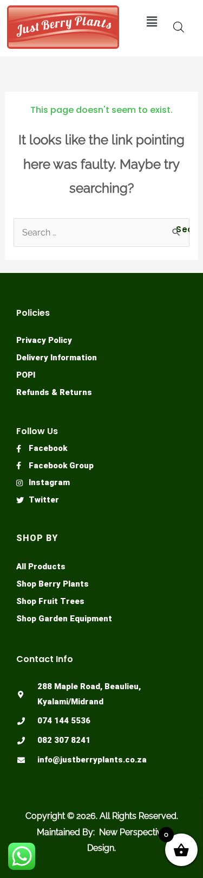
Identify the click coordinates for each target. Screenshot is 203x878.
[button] (152, 21)
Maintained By (65, 832)
